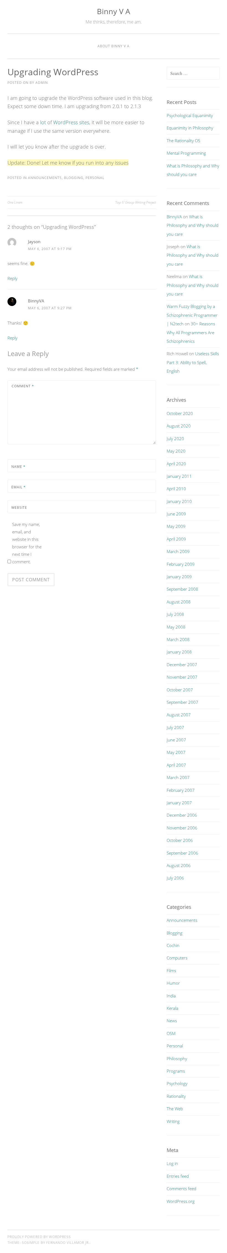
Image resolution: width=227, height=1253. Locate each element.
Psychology (177, 1083)
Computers (177, 958)
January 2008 (179, 652)
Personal (95, 177)
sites (84, 122)
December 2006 (182, 815)
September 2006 (182, 853)
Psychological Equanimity (190, 115)
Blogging (73, 177)
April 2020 (176, 463)
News (172, 1020)
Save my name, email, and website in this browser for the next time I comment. (27, 543)
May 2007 (176, 752)
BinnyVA (36, 300)
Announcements (45, 177)
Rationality (176, 1096)
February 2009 (181, 564)
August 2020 (179, 426)
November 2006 (182, 828)
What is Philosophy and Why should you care (192, 225)
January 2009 (179, 576)
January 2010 (179, 501)
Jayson (34, 241)
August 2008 (179, 602)
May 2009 (176, 526)
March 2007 (178, 777)
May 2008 (176, 627)
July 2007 (175, 727)
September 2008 (182, 589)
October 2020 (180, 413)
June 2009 (176, 514)
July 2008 (175, 614)
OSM (171, 1033)
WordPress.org (181, 1201)
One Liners (14, 202)
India (171, 995)
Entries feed (178, 1176)
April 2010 (176, 488)
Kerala (172, 1008)
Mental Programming (186, 153)
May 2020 (176, 451)
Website (19, 507)
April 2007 (176, 765)
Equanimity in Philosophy (190, 128)
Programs (176, 1071)
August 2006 (179, 865)
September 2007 (182, 702)
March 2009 (178, 551)
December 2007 (182, 664)
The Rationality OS (183, 140)
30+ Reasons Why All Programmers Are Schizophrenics (191, 332)
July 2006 (175, 878)
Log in (172, 1163)
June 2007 (176, 740)
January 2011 (179, 476)
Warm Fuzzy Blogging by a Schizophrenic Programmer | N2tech (192, 314)
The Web (175, 1108)
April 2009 (176, 539)
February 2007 (181, 790)
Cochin (173, 945)
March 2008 (178, 639)
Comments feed (181, 1188)
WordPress (65, 122)
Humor (173, 983)
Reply (12, 278)
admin (41, 82)
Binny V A (113, 11)
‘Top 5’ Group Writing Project (135, 202)
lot (43, 122)
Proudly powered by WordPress (39, 1236)
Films (171, 970)
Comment (23, 386)
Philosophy (177, 1058)
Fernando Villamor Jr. (68, 1242)
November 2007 (182, 677)
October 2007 (180, 689)
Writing (173, 1121)
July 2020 (175, 438)
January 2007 (179, 802)
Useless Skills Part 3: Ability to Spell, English (193, 362)
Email (18, 487)
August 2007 (179, 714)
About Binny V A (113, 46)
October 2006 (180, 840)
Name (18, 466)
